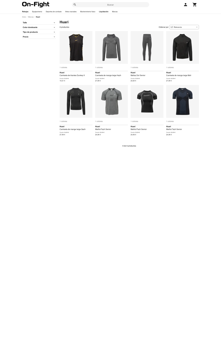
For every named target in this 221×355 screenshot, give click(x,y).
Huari (62, 72)
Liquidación (103, 11)
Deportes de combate (54, 11)
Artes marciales (71, 11)
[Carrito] (194, 4)
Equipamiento (37, 11)
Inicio (24, 17)
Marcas (115, 11)
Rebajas (25, 11)
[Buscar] (74, 4)
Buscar (110, 4)
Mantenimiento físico (87, 11)
